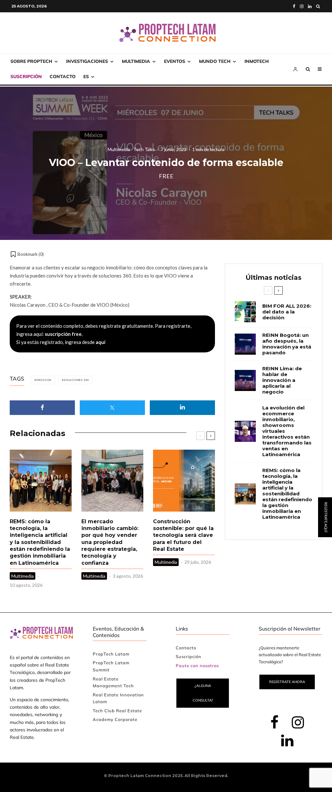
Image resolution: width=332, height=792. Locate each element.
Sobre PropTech (31, 61)
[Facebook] (294, 6)
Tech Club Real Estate (117, 710)
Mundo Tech (215, 61)
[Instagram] (302, 6)
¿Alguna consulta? (203, 693)
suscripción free (63, 334)
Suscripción (26, 76)
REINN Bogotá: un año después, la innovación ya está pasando (286, 344)
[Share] (42, 407)
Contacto (63, 76)
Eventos (174, 61)
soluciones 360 (76, 380)
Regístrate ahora (287, 682)
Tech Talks (144, 149)
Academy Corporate (115, 719)
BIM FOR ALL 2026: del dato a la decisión (286, 312)
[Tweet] (112, 407)
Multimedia (136, 61)
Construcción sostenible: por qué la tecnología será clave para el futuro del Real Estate (183, 535)
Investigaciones (87, 61)
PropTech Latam (111, 653)
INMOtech (256, 61)
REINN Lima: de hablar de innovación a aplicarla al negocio (282, 380)
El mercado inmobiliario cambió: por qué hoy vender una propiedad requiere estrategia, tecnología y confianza (109, 542)
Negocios (44, 380)
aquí (100, 342)
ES (86, 76)
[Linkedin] (310, 6)
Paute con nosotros (197, 665)
